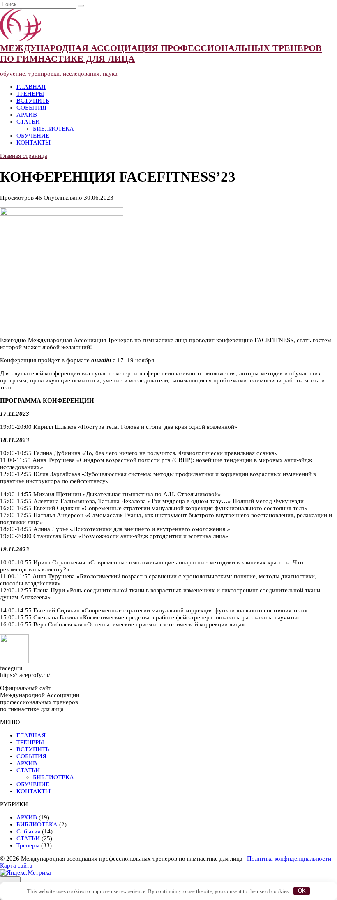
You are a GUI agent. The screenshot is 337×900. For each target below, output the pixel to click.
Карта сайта (16, 865)
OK (302, 891)
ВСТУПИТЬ (32, 100)
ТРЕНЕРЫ (30, 93)
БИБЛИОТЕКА (53, 128)
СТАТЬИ (28, 121)
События (28, 831)
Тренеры (27, 845)
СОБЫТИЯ (31, 107)
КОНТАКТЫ (33, 142)
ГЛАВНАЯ (31, 86)
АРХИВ (26, 114)
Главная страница (23, 155)
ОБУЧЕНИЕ (32, 135)
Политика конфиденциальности (289, 858)
